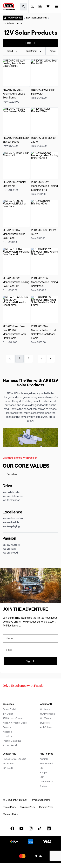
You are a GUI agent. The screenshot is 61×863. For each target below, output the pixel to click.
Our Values (12, 474)
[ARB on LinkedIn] (49, 828)
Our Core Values (26, 466)
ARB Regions (46, 754)
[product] (16, 81)
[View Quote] (40, 6)
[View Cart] (48, 6)
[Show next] (51, 359)
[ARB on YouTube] (21, 828)
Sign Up (30, 661)
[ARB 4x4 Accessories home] (9, 6)
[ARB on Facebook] (12, 828)
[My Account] (32, 6)
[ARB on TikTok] (40, 828)
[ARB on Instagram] (31, 828)
